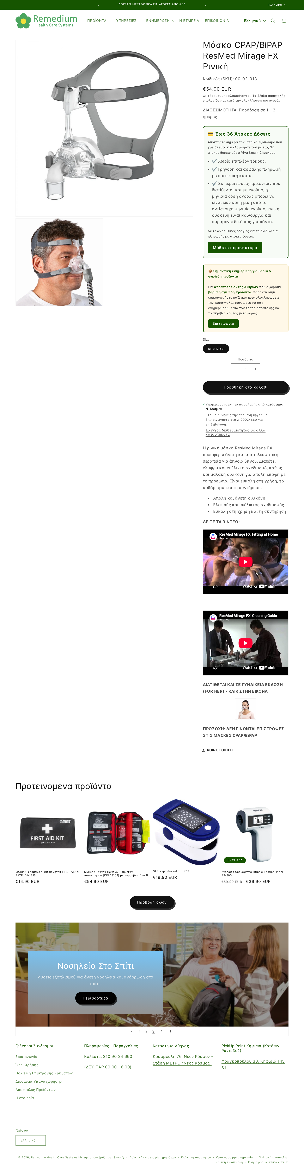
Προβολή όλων (152, 902)
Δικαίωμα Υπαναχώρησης (39, 1081)
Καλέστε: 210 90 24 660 (108, 1056)
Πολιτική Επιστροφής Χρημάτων (44, 1073)
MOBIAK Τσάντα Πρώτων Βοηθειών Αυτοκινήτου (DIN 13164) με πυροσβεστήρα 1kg (117, 873)
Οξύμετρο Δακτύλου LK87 (171, 871)
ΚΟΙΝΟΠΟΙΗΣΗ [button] (220, 750)
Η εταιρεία (25, 1098)
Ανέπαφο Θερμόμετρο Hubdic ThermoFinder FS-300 (252, 873)
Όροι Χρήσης (27, 1065)
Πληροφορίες (90, 998)
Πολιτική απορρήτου (196, 1157)
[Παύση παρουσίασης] (172, 1031)
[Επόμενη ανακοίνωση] (205, 4)
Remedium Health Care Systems (54, 1157)
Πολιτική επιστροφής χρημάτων (152, 1157)
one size (216, 348)
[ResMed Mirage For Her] (245, 718)
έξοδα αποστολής (271, 95)
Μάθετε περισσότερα (235, 247)
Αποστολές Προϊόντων (36, 1090)
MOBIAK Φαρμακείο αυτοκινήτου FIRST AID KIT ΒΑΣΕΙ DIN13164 (48, 873)
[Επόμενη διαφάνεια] (161, 1031)
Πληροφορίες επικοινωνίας (268, 1162)
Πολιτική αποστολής (273, 1157)
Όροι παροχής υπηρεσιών (235, 1157)
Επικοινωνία (223, 324)
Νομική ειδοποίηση (229, 1162)
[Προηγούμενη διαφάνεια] (131, 1031)
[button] (98, 21)
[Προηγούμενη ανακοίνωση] (98, 4)
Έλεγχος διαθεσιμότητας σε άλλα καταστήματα (236, 432)
